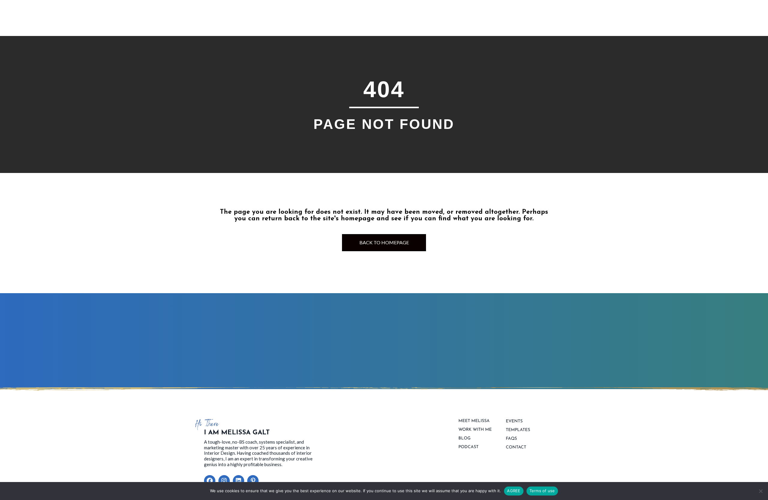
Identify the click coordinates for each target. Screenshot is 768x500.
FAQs (511, 439)
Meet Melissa (474, 421)
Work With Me (475, 430)
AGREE (513, 490)
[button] (486, 361)
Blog (464, 438)
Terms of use (542, 490)
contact (516, 447)
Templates (518, 430)
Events (514, 421)
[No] (761, 491)
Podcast (468, 447)
